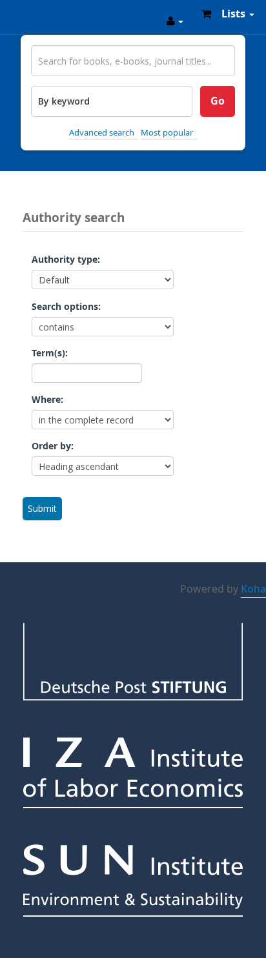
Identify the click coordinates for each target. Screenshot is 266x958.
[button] (206, 13)
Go (217, 101)
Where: (47, 400)
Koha (253, 589)
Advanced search (101, 133)
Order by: (53, 446)
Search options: (66, 307)
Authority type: (66, 260)
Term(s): (50, 353)
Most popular (167, 133)
